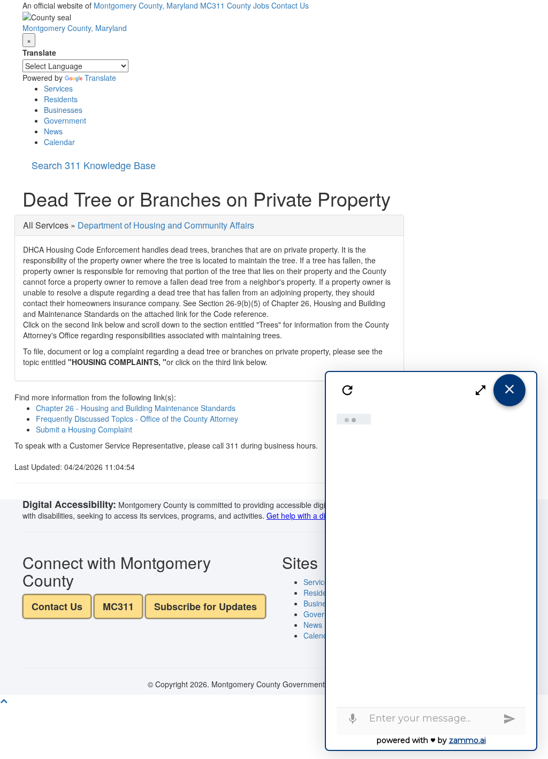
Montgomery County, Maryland (146, 5)
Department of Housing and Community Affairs (166, 225)
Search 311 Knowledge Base (94, 165)
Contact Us (290, 5)
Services (58, 88)
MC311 (212, 5)
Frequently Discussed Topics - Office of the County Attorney (137, 418)
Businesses (63, 109)
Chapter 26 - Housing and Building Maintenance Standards (135, 408)
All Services (45, 225)
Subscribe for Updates (205, 606)
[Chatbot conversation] (431, 558)
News (53, 131)
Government (65, 120)
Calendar (59, 141)
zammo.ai (467, 740)
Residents (61, 99)
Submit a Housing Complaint (84, 429)
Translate (39, 52)
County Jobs (248, 5)
